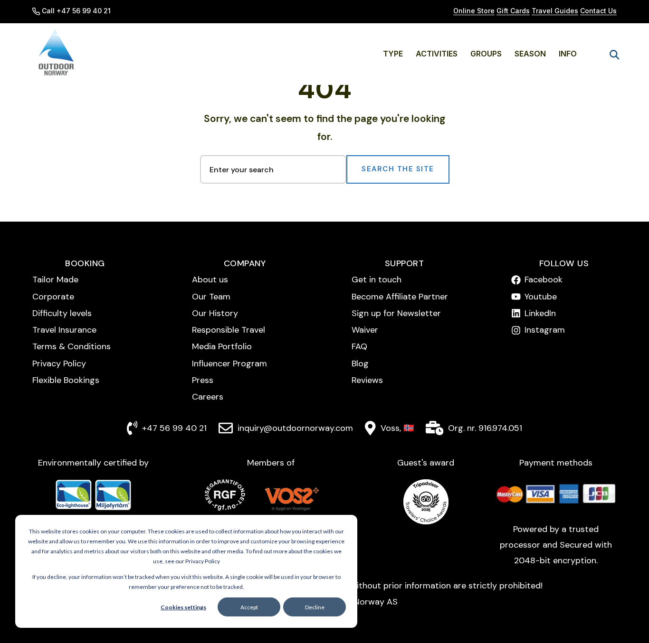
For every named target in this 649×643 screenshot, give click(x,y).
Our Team (211, 296)
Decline (314, 607)
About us (210, 279)
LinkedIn (540, 313)
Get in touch (376, 279)
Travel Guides (555, 11)
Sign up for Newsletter (396, 313)
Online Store (474, 11)
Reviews (367, 380)
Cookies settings (183, 607)
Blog (360, 363)
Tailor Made (55, 279)
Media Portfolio (222, 346)
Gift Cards (513, 11)
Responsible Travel (228, 329)
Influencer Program (229, 363)
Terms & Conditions (71, 346)
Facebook (544, 279)
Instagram (545, 329)
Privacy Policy (59, 363)
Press (202, 380)
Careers (207, 396)
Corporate (53, 296)
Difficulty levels (62, 313)
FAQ (359, 346)
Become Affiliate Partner (400, 296)
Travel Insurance (64, 329)
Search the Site (398, 169)
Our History (215, 313)
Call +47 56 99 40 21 (76, 11)
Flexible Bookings (65, 380)
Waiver (365, 329)
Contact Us (598, 11)
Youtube (541, 296)
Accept (249, 607)
